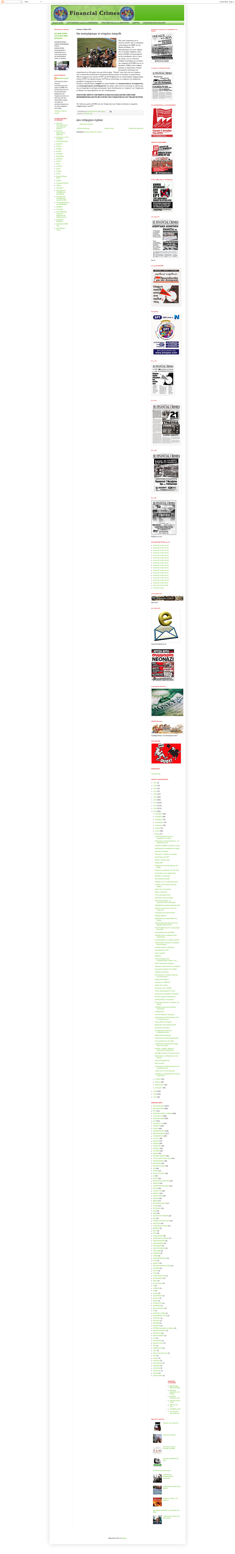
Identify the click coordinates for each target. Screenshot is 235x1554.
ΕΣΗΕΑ (58, 151)
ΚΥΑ (154, 1338)
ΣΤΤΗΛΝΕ (59, 209)
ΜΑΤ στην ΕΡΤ (159, 1063)
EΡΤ (154, 1111)
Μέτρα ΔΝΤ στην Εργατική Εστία (165, 1025)
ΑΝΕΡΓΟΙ (156, 1193)
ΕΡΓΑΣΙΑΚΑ (157, 1208)
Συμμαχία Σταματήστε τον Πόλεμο (175, 1392)
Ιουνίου (157, 831)
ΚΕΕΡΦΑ (136, 23)
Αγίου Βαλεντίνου (158, 1308)
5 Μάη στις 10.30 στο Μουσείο (165, 1071)
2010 (155, 811)
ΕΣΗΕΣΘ (59, 159)
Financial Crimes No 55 (161, 548)
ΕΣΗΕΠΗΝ (60, 156)
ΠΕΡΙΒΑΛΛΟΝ (158, 1348)
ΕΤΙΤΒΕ (58, 171)
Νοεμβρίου (159, 817)
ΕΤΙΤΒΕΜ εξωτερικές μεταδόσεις (163, 1328)
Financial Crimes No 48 (161, 560)
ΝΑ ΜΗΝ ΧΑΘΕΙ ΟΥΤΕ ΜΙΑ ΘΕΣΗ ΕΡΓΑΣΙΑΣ (61, 36)
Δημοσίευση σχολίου (86, 124)
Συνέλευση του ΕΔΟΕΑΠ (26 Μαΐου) (167, 994)
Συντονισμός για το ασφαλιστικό (165, 873)
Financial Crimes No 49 (161, 558)
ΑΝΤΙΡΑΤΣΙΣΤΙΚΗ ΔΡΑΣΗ (161, 1186)
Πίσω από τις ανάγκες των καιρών (166, 854)
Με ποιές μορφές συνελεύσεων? (165, 997)
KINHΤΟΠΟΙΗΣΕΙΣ (159, 1248)
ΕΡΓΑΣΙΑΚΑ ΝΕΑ (87, 113)
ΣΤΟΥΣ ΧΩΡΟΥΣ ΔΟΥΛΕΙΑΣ (162, 1158)
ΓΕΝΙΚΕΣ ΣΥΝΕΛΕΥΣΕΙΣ (161, 1221)
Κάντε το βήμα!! (160, 953)
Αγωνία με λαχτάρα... (170, 1435)
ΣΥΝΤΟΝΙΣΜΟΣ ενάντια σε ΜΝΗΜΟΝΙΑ (82, 23)
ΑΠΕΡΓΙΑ (156, 1183)
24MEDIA (156, 1288)
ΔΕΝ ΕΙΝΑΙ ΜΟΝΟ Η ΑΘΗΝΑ (162, 1113)
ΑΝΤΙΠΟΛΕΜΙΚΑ (158, 1161)
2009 (155, 1091)
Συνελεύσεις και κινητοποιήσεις (165, 913)
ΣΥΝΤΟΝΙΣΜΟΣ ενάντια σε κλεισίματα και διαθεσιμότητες (61, 214)
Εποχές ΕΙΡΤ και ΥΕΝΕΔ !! (163, 1022)
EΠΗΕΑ (155, 1171)
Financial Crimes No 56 (161, 545)
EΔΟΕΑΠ (156, 1143)
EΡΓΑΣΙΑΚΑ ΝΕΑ (158, 1108)
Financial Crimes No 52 (161, 553)
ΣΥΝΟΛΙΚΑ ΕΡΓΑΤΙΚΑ (160, 1226)
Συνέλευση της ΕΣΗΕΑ (162, 1028)
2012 (155, 805)
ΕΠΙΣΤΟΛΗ (156, 1318)
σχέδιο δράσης (158, 1375)
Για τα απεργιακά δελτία (162, 895)
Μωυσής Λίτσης (158, 1343)
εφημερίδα (156, 1365)
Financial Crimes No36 (160, 585)
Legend (155, 1293)
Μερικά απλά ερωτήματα (163, 1035)
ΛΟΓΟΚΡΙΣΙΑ (157, 1341)
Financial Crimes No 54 (161, 550)
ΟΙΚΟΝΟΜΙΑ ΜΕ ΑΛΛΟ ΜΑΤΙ (154, 23)
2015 (155, 797)
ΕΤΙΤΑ (58, 169)
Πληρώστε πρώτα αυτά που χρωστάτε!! (167, 966)
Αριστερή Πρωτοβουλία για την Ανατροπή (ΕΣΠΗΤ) (62, 126)
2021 (155, 783)
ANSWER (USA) (175, 1409)
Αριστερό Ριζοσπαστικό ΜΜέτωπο (60, 132)
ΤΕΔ (154, 1168)
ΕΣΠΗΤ (58, 161)
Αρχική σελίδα (58, 23)
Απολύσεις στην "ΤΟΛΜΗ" (163, 988)
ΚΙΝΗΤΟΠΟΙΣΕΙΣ (158, 1335)
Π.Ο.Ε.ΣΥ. (156, 1138)
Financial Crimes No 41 (161, 573)
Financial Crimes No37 (160, 583)
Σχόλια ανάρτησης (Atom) (93, 132)
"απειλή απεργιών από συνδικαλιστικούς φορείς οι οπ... (166, 959)
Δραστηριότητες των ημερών (164, 999)
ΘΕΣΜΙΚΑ (156, 1228)
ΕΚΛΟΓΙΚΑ (156, 1223)
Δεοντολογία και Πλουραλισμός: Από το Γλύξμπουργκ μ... (167, 1018)
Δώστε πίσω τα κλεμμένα (163, 889)
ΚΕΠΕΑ (58, 181)
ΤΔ (154, 1286)
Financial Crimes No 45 (161, 568)
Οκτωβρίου (159, 819)
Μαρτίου (158, 1082)
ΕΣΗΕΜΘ (59, 154)
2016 (155, 794)
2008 (155, 1094)
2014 (155, 800)
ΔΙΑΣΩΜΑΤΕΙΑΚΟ (62, 141)
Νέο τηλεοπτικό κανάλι (162, 879)
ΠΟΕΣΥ (58, 185)
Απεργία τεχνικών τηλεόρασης (164, 947)
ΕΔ (154, 1311)
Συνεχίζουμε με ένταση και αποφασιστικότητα (163, 1031)
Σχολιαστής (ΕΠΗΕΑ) (60, 220)
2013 (155, 803)
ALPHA (155, 1271)
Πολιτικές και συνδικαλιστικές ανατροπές (168, 1476)
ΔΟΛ (154, 1211)
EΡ (154, 1291)
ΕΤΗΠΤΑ (59, 166)
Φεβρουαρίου (159, 1085)
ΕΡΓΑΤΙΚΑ (156, 1321)
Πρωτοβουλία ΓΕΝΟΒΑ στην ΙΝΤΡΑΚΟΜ (61, 192)
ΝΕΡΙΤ (155, 1281)
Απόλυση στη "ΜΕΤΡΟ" (162, 982)
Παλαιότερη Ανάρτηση (136, 128)
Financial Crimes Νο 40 (161, 575)
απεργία (155, 1358)
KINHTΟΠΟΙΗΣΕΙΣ (159, 1241)
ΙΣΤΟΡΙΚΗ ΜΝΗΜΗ (159, 1156)
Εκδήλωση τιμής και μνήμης (164, 898)
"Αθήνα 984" (159, 863)
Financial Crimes (63, 78)
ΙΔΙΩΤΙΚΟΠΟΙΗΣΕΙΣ (159, 1330)
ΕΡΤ (154, 1121)
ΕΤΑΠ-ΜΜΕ (157, 1251)
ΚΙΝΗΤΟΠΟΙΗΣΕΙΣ (159, 1133)
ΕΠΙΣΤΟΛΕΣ (157, 1146)
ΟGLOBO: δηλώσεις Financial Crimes (167, 1053)
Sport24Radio (157, 1296)
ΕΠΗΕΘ (59, 149)
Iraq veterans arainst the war (174, 1412)
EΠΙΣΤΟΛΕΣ (157, 1163)
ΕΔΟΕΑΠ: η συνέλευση (162, 876)
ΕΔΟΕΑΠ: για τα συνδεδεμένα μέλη (166, 882)
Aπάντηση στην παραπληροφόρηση (166, 1038)
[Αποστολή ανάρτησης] (110, 111)
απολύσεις (156, 1360)
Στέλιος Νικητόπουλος (160, 1353)
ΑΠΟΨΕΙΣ (156, 1151)
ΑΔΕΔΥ (155, 1301)
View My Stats (155, 774)
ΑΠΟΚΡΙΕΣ (156, 1306)
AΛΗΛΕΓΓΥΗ (157, 1191)
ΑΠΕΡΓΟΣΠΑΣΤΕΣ (159, 1276)
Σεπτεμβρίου (159, 822)
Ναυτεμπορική (158, 1283)
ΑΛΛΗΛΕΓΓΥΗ (158, 1123)
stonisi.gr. (156, 1298)
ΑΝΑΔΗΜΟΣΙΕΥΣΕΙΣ (160, 1258)
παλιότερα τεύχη (158, 588)
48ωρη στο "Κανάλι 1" (162, 979)
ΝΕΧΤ (155, 1231)
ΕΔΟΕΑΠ (59, 144)
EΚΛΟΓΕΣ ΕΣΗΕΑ (159, 1173)
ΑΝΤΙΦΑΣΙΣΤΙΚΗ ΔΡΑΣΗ (161, 1238)
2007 (155, 1097)
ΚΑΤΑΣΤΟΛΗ (157, 1333)
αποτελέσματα (157, 1363)
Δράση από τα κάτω (161, 985)
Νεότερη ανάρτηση (83, 128)
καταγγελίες (157, 1371)
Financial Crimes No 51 (161, 555)
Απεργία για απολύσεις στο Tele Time (167, 870)
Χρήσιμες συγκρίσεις (161, 851)
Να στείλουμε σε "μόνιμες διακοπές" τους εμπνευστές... (166, 975)
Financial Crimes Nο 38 (161, 580)
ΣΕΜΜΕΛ (59, 207)
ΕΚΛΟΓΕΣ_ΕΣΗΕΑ (159, 1313)
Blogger (123, 1538)
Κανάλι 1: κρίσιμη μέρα (162, 860)
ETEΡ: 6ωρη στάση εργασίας (164, 963)
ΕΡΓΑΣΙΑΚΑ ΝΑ (158, 1278)
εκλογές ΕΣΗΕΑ (158, 1236)
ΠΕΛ (154, 1346)
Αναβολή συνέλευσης (162, 972)
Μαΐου (157, 834)
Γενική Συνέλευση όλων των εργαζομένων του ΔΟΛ (164, 837)
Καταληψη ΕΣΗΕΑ (62, 183)
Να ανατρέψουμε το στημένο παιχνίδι (167, 940)
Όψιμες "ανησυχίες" (161, 892)
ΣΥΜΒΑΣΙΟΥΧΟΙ (158, 1136)
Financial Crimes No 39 (161, 578)
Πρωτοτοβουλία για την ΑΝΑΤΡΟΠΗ (62, 203)
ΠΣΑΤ (155, 1351)
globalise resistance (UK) (175, 1397)
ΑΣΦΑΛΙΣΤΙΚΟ (158, 1196)
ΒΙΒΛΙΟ (155, 1201)
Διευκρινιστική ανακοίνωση (162, 1470)
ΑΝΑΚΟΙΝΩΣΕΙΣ (158, 1243)
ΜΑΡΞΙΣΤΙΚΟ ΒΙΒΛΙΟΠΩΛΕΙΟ (175, 1387)
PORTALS (156, 1148)
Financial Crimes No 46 (161, 565)
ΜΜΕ (154, 1213)
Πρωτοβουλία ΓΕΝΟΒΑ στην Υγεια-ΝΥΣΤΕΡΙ (61, 198)
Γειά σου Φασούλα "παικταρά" (165, 1014)
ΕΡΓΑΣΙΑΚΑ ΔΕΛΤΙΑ (159, 1203)
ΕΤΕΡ (58, 164)
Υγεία (154, 1355)
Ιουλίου (157, 828)
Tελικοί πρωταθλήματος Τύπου (165, 991)
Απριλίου (158, 1079)
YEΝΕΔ (155, 1256)
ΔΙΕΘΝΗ (156, 1198)
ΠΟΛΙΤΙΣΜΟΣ (157, 1246)
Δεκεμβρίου (159, 814)
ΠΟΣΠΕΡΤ (59, 188)
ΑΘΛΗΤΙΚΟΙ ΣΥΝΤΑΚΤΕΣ (161, 1181)
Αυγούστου (159, 825)
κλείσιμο (155, 1373)
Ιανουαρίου (159, 1088)
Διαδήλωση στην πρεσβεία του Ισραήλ (167, 848)
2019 (155, 788)
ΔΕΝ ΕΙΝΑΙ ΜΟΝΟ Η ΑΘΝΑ (162, 1266)
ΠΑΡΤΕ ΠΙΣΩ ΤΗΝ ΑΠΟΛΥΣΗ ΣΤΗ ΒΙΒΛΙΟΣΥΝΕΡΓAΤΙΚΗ (166, 924)
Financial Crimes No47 (160, 563)
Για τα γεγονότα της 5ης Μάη (164, 1041)
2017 (155, 791)
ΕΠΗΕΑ (58, 146)
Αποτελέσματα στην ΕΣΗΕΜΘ (164, 932)
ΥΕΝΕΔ (155, 1206)
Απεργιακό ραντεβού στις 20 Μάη (166, 969)
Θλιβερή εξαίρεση (160, 916)
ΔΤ (154, 1176)
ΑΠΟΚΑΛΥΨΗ (157, 1303)
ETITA (155, 1273)
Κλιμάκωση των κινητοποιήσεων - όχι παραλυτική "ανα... (167, 842)
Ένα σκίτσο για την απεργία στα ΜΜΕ (169, 1447)
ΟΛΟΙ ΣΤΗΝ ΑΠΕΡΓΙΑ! (162, 1060)
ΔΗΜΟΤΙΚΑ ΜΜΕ (158, 1118)
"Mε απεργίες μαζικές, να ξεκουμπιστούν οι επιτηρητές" (165, 901)
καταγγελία (156, 1368)
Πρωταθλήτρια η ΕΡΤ (162, 950)
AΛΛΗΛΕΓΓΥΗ (158, 1116)
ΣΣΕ (154, 1218)
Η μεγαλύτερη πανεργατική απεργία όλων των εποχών (166, 1044)
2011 (155, 808)
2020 (155, 785)
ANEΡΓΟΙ (156, 1263)
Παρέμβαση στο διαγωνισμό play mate (167, 905)
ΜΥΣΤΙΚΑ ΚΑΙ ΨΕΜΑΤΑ (160, 1216)
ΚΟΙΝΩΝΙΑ (156, 1253)
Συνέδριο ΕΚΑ (159, 1011)
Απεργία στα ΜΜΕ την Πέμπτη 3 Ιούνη (167, 846)
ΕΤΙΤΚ (58, 174)
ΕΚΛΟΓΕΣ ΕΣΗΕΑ (159, 1166)
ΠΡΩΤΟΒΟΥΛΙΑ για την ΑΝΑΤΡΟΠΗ (115, 23)
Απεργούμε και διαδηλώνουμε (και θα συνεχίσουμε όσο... (167, 1067)
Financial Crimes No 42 (161, 570)
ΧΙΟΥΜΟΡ (156, 1268)
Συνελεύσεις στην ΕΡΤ (162, 857)
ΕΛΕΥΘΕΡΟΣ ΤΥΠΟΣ (160, 1316)
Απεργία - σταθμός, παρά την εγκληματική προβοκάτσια (164, 1049)
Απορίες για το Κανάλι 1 (171, 1423)
